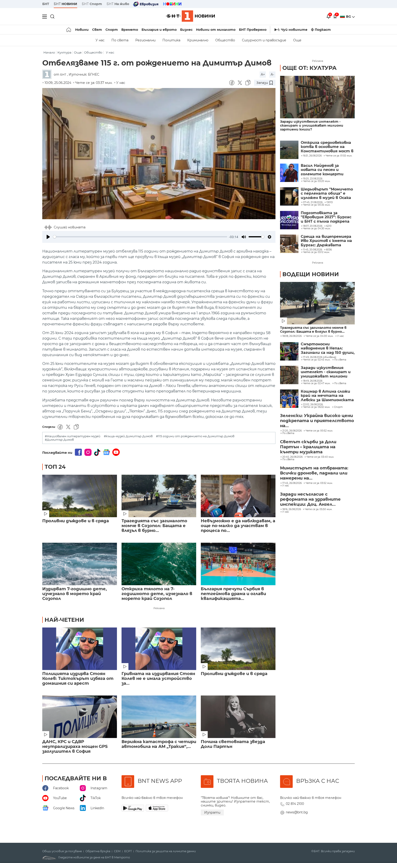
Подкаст (323, 30)
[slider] (140, 237)
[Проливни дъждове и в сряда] (79, 496)
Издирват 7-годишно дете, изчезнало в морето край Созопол (74, 594)
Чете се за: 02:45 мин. (316, 359)
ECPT (128, 851)
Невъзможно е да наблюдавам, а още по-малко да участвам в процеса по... (238, 526)
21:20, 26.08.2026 (292, 430)
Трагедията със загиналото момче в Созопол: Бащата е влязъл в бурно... (154, 526)
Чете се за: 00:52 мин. (319, 430)
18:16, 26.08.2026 (291, 509)
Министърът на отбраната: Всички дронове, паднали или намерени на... (314, 473)
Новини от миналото (215, 30)
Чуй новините (294, 30)
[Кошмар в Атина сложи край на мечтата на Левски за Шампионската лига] (289, 398)
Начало (49, 52)
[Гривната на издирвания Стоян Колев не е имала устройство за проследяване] (159, 648)
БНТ (45, 4)
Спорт (111, 30)
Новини (82, 30)
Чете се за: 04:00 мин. (319, 336)
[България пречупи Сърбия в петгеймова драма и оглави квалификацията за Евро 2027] (238, 564)
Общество (225, 40)
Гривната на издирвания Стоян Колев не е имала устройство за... (158, 678)
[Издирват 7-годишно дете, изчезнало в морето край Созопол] (79, 564)
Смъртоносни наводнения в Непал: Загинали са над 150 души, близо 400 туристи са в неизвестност (327, 348)
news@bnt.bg (297, 812)
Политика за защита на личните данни (166, 851)
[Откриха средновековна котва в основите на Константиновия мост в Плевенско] (289, 150)
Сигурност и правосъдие (264, 40)
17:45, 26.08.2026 (292, 483)
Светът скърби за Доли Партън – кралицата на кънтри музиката (308, 446)
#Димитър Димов (59, 439)
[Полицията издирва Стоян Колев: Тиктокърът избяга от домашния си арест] (79, 648)
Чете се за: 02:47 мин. (316, 383)
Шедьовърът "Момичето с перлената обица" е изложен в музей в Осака (327, 193)
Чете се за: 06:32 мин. (316, 407)
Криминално (197, 40)
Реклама (158, 608)
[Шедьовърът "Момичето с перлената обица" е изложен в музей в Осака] (289, 196)
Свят (97, 30)
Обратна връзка (97, 851)
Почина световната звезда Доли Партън (233, 744)
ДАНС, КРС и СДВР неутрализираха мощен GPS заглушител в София (75, 746)
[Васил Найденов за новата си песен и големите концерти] (289, 173)
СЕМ (117, 851)
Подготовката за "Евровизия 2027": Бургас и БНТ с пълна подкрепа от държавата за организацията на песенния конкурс (326, 217)
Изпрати (212, 812)
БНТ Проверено (253, 30)
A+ (263, 74)
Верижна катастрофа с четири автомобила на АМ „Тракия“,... (159, 744)
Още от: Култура (309, 68)
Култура (64, 52)
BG (349, 16)
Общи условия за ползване (62, 851)
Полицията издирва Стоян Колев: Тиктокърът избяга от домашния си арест (77, 678)
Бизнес (186, 30)
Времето (129, 30)
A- (272, 74)
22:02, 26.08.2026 (313, 404)
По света (119, 40)
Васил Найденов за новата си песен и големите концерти (322, 170)
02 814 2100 (295, 804)
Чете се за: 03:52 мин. (319, 483)
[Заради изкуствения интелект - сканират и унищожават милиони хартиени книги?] (317, 97)
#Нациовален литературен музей (72, 436)
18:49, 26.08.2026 (312, 381)
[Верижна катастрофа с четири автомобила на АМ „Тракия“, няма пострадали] (159, 717)
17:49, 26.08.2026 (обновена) (319, 357)
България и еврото (159, 30)
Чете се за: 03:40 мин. (320, 457)
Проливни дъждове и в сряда (75, 521)
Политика (171, 40)
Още (297, 40)
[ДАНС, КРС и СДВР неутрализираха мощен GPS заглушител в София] (79, 717)
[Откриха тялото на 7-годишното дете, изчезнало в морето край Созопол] (159, 564)
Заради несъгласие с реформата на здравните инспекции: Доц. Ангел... (310, 499)
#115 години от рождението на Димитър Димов (195, 436)
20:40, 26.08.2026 (292, 457)
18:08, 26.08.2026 (292, 336)
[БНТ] (48, 74)
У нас (100, 40)
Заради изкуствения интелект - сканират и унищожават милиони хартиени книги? (311, 125)
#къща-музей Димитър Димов (128, 436)
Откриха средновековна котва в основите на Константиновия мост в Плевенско (327, 147)
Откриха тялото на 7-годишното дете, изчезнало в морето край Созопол (157, 594)
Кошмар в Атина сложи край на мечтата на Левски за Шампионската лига (327, 395)
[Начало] (69, 29)
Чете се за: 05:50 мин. (318, 509)
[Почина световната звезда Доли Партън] (238, 717)
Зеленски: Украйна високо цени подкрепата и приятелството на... (317, 420)
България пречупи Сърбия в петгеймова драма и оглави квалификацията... (233, 594)
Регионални (145, 40)
